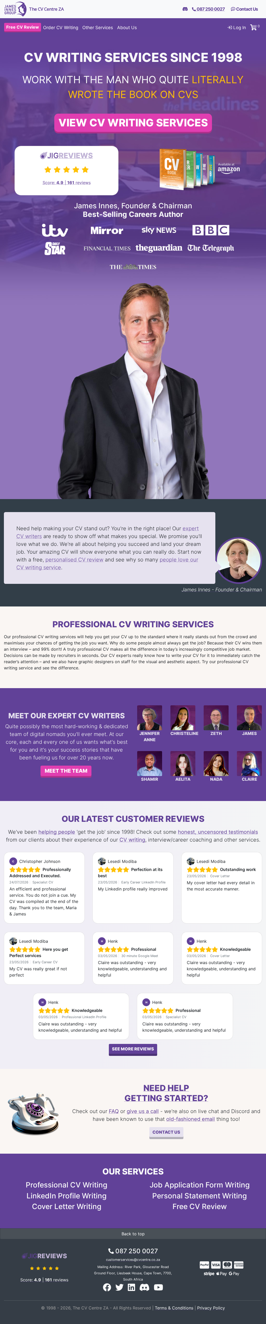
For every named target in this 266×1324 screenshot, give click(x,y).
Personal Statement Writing (199, 1195)
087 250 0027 (136, 1251)
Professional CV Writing (66, 1184)
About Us (127, 27)
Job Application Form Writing (200, 1184)
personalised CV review (74, 560)
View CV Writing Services (133, 122)
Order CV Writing (60, 27)
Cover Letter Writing (66, 1206)
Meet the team (66, 771)
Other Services (97, 27)
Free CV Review (199, 1206)
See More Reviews (133, 1048)
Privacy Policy (211, 1307)
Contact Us (246, 9)
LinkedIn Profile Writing (66, 1195)
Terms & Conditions (174, 1307)
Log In (239, 27)
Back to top (133, 1233)
